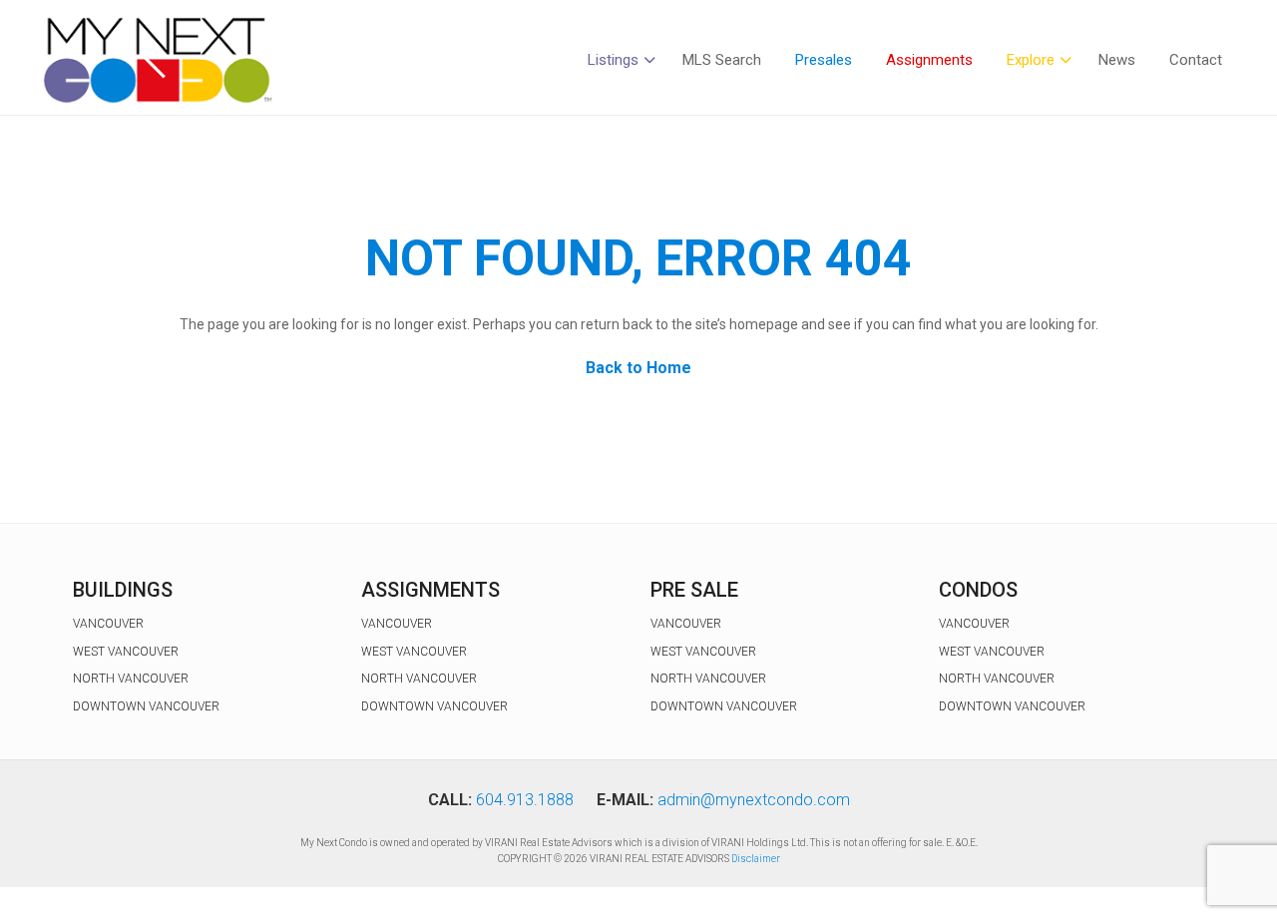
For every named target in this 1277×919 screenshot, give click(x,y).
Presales (823, 60)
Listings (613, 60)
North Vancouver (131, 679)
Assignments (929, 60)
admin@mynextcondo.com (753, 799)
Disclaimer (755, 858)
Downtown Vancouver (146, 706)
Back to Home (638, 367)
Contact (1195, 60)
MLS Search (721, 60)
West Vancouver (126, 652)
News (1116, 60)
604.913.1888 (525, 799)
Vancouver (108, 624)
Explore (1031, 60)
